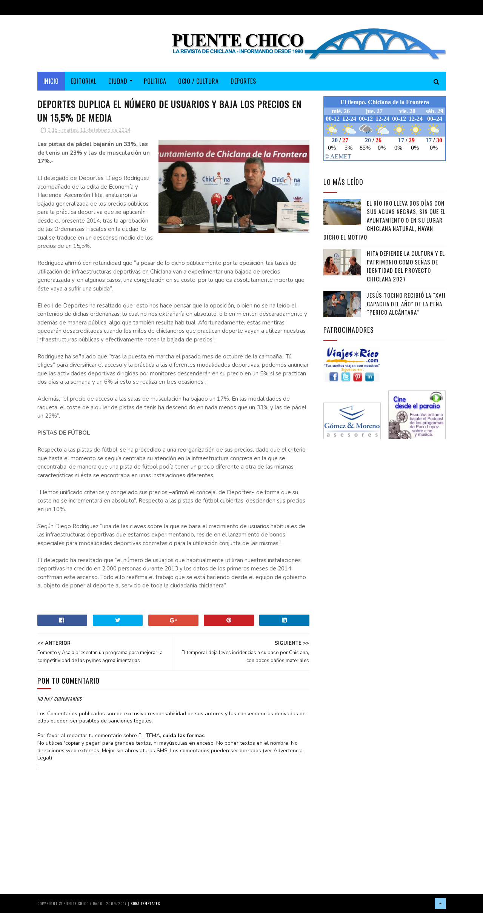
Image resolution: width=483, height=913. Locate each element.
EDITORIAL (84, 81)
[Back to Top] (440, 903)
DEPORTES (243, 81)
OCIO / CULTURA (198, 81)
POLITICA (155, 81)
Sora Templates (145, 903)
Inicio (51, 81)
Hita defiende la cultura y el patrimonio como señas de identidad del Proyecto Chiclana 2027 (406, 266)
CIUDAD (117, 81)
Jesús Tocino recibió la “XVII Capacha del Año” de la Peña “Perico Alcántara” (406, 303)
